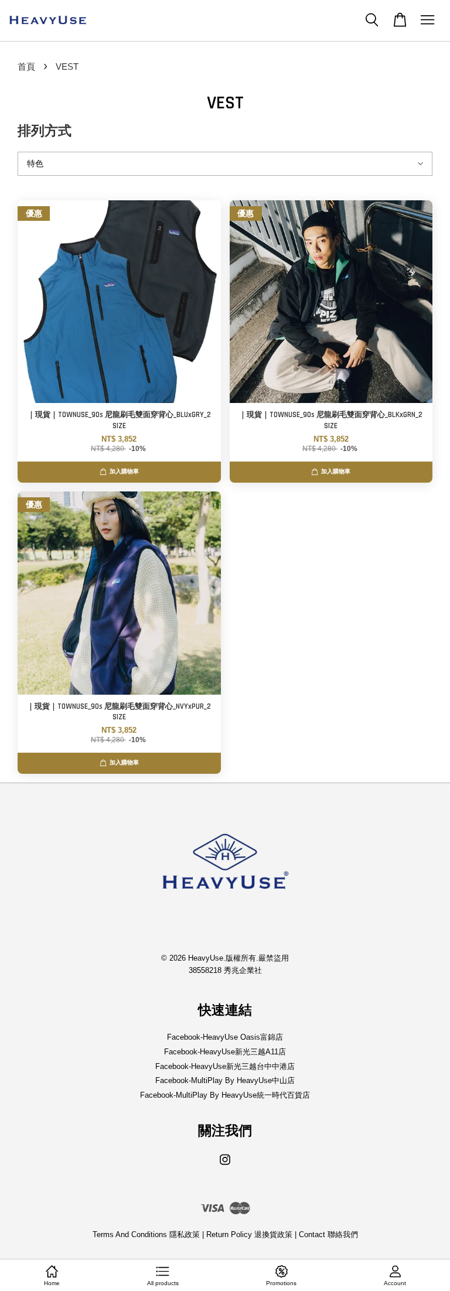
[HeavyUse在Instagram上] (225, 1165)
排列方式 (44, 131)
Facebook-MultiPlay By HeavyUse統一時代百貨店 (225, 1095)
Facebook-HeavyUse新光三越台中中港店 (225, 1066)
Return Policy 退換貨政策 (249, 1234)
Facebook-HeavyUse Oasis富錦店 (225, 1037)
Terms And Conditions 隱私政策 (146, 1234)
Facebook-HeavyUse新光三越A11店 (225, 1051)
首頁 (26, 66)
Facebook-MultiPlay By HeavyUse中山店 (225, 1080)
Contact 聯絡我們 (328, 1234)
